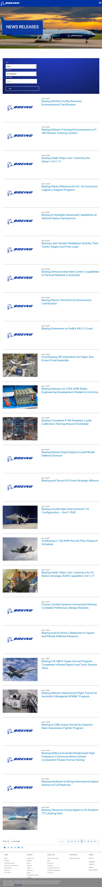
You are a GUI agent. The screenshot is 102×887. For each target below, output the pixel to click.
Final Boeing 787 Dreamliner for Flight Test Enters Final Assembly (68, 358)
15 (78, 841)
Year (7, 62)
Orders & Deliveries (52, 858)
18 (88, 841)
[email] (4, 847)
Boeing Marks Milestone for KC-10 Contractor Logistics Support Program (70, 188)
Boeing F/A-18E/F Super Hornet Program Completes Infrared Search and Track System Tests (69, 665)
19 (91, 841)
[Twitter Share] (15, 847)
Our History (7, 872)
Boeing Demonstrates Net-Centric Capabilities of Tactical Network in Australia (70, 273)
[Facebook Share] (8, 847)
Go (10, 89)
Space (28, 863)
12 (68, 841)
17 (85, 841)
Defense (29, 860)
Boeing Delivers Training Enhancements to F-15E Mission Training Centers (69, 131)
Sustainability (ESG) (32, 875)
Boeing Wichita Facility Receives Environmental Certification (62, 103)
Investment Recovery (53, 868)
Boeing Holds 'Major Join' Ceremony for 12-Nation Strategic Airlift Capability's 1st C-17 (68, 574)
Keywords (9, 77)
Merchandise (8, 868)
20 (95, 841)
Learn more (17, 885)
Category (8, 70)
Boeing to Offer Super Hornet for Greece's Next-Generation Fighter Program (67, 726)
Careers (29, 877)
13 (72, 841)
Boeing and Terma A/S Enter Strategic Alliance (70, 480)
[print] (18, 847)
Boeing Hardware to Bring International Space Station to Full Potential (70, 783)
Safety (29, 868)
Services (29, 865)
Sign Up (91, 858)
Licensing (50, 865)
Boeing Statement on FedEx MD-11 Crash (67, 328)
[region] (51, 882)
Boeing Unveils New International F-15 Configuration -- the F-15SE (65, 510)
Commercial (30, 858)
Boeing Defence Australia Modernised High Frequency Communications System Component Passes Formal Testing (68, 756)
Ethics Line (50, 863)
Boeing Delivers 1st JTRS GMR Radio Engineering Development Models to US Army (70, 390)
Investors (7, 860)
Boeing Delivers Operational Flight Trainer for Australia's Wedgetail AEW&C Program (69, 694)
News (6, 858)
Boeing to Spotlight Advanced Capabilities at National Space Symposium (69, 216)
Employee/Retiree (9, 863)
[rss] (22, 847)
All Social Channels (74, 858)
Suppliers (7, 870)
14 (75, 841)
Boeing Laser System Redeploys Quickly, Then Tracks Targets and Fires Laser (70, 245)
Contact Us (50, 872)
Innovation (30, 870)
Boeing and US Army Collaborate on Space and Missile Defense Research (68, 634)
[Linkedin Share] (11, 847)
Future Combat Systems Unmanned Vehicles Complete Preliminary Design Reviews (69, 606)
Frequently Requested (53, 870)
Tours (48, 860)
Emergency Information (11, 865)
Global (29, 872)
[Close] (99, 882)
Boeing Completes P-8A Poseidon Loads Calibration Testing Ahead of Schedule (67, 422)
